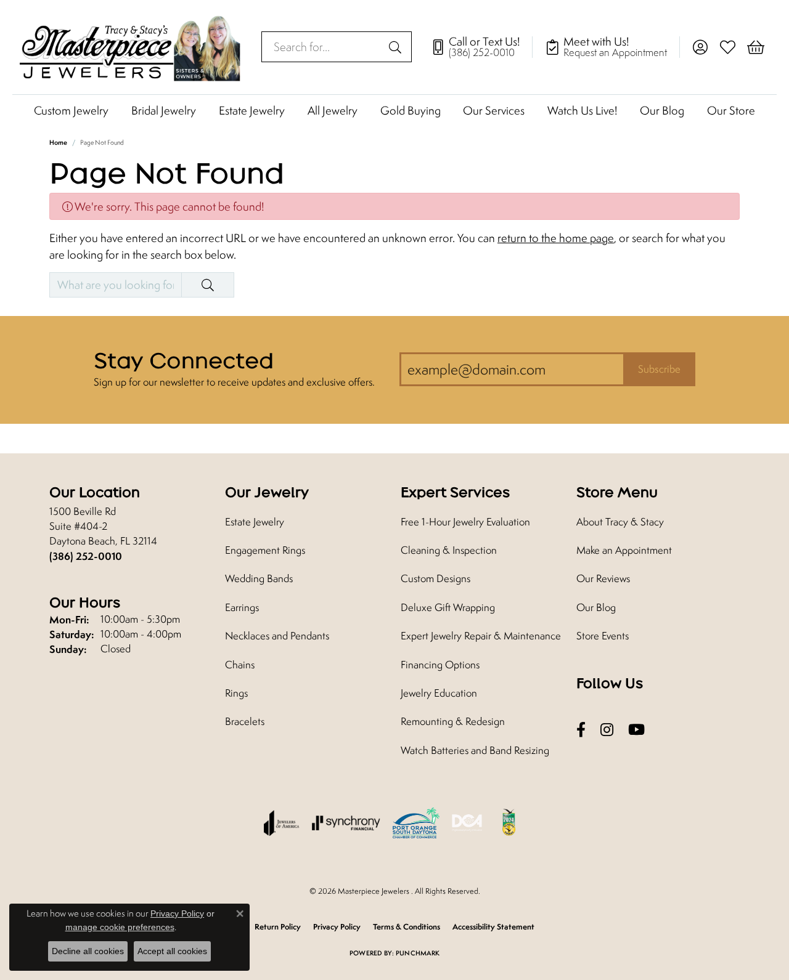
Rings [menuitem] (236, 693)
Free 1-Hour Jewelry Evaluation (465, 521)
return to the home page (555, 237)
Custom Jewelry (71, 110)
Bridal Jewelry (163, 110)
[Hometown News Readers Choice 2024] (509, 823)
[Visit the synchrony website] (346, 823)
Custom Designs (435, 578)
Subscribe (659, 369)
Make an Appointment (624, 550)
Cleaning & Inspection (449, 550)
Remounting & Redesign (453, 721)
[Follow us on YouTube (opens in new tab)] (636, 729)
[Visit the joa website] (282, 823)
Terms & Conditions (406, 926)
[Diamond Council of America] (467, 823)
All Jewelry (333, 110)
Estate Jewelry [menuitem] (254, 521)
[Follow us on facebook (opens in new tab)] (581, 729)
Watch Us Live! (582, 110)
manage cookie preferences (119, 927)
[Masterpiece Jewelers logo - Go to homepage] (131, 47)
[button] (700, 46)
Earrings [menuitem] (242, 607)
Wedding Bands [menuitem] (259, 578)
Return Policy (278, 926)
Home (58, 142)
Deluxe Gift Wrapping (448, 607)
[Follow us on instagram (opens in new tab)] (606, 729)
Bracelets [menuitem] (244, 721)
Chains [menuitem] (240, 664)
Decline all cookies (88, 951)
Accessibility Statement (493, 926)
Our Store (731, 110)
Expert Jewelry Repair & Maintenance (481, 635)
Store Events (602, 635)
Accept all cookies (172, 951)
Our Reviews (603, 578)
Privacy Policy (337, 926)
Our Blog (662, 110)
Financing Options (440, 664)
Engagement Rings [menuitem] (265, 550)
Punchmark (417, 953)
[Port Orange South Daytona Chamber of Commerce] (416, 823)
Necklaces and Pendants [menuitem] (277, 635)
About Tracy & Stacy (620, 521)
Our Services (494, 110)
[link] (481, 46)
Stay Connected (184, 360)
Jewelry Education (439, 693)
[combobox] (322, 47)
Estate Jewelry (252, 110)
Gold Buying (410, 110)
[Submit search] (397, 47)
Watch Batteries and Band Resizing (475, 750)
